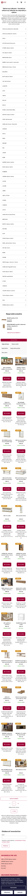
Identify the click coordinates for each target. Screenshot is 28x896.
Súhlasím (19, 892)
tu (14, 884)
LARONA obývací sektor (7, 861)
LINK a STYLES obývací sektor (8, 859)
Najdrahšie (5, 348)
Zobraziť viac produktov (13, 332)
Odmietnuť (7, 892)
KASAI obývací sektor (6, 863)
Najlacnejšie (15, 344)
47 (18, 803)
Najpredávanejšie (15, 348)
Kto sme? (3, 868)
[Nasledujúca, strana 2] (14, 803)
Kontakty (3, 865)
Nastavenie (13, 887)
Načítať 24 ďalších (14, 798)
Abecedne (4, 352)
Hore (15, 811)
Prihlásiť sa (5, 846)
